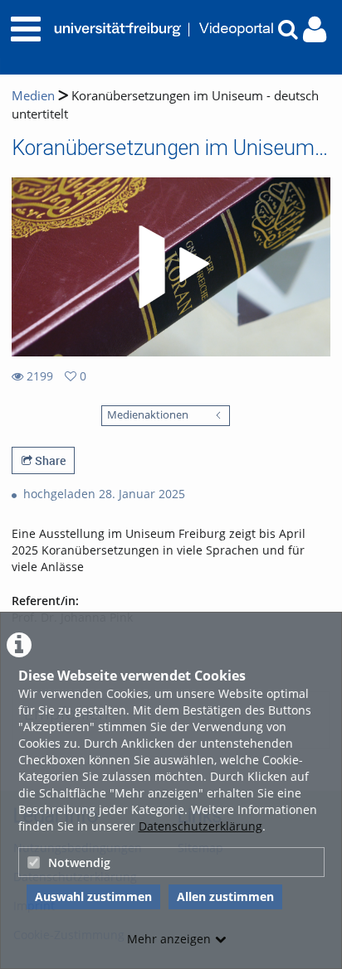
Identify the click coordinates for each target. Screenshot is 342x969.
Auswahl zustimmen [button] (93, 896)
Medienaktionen (147, 415)
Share (49, 460)
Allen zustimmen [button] (225, 896)
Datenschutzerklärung (200, 826)
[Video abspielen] (171, 266)
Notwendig (79, 862)
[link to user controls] (314, 29)
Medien (33, 95)
